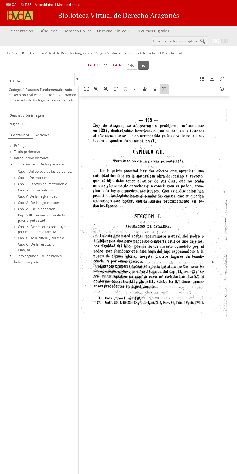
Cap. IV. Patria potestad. (37, 190)
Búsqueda (48, 31)
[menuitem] (22, 31)
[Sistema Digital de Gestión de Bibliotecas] (218, 41)
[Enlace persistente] (221, 79)
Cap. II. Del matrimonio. (37, 177)
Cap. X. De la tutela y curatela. (41, 238)
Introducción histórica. (32, 158)
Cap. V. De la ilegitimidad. (38, 196)
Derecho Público (111, 31)
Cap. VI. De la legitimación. (39, 202)
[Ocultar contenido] (12, 164)
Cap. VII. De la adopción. (37, 208)
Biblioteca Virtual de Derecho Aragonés (59, 53)
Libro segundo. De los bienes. (39, 255)
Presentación (21, 31)
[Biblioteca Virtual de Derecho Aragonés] (20, 15)
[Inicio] (23, 53)
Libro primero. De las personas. (41, 164)
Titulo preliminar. (27, 151)
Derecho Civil (75, 31)
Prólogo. (20, 145)
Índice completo (26, 262)
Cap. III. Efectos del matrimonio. (43, 183)
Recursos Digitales (152, 31)
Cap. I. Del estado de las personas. (45, 171)
